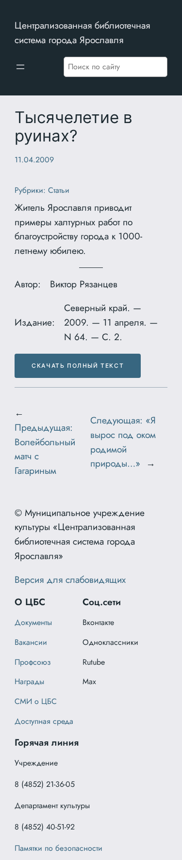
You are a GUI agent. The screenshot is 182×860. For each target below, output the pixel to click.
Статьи (58, 190)
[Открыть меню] (20, 67)
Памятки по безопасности (58, 848)
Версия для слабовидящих (70, 579)
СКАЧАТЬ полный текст (78, 365)
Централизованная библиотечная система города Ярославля (82, 32)
